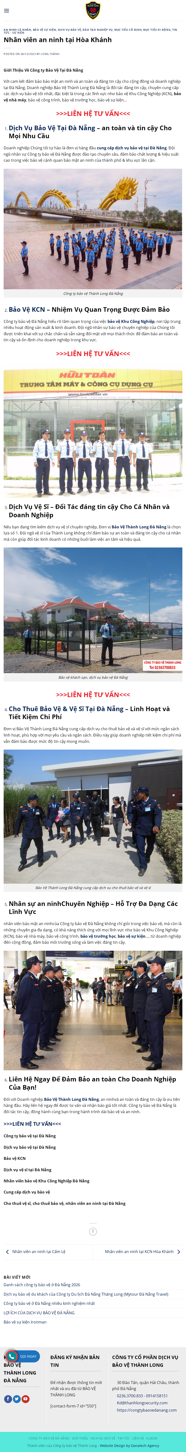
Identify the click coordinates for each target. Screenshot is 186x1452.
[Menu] (6, 10)
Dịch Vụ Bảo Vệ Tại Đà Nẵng (52, 128)
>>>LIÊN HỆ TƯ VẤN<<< (93, 113)
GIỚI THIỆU (80, 1438)
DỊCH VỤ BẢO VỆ (69, 29)
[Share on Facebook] (93, 1232)
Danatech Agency (145, 1445)
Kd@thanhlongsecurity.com (142, 1403)
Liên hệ (138, 1438)
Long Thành (50, 54)
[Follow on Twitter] (17, 1399)
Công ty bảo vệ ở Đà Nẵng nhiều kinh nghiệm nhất (49, 1303)
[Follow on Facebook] (8, 1399)
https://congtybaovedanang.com (147, 1410)
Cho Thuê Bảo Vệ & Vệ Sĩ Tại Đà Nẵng (66, 709)
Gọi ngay (28, 1356)
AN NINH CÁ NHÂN (17, 29)
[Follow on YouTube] (26, 1399)
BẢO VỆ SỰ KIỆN (44, 29)
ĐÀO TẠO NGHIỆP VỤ (98, 29)
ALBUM (151, 1438)
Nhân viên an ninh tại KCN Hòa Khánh (140, 1251)
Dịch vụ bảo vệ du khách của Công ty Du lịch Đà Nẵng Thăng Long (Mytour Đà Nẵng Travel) (86, 1294)
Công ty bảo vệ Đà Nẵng (49, 1438)
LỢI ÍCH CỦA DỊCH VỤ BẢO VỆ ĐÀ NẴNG (39, 1312)
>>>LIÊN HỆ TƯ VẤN (87, 694)
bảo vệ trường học (98, 936)
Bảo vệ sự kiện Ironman (25, 1322)
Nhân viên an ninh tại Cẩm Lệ (38, 1251)
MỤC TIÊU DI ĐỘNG (156, 29)
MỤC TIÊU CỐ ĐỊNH (127, 29)
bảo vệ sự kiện (132, 936)
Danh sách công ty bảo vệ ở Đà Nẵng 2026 (42, 1284)
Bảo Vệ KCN (27, 309)
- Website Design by (114, 1445)
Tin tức (124, 1438)
